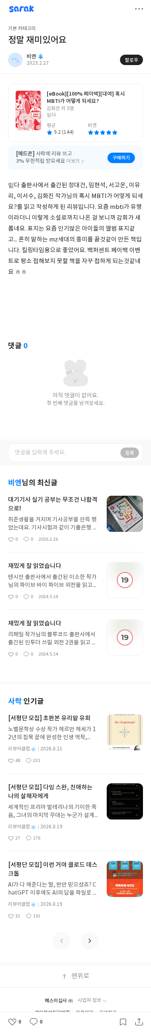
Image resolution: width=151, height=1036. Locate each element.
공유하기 (139, 1022)
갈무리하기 (123, 1022)
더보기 (139, 9)
